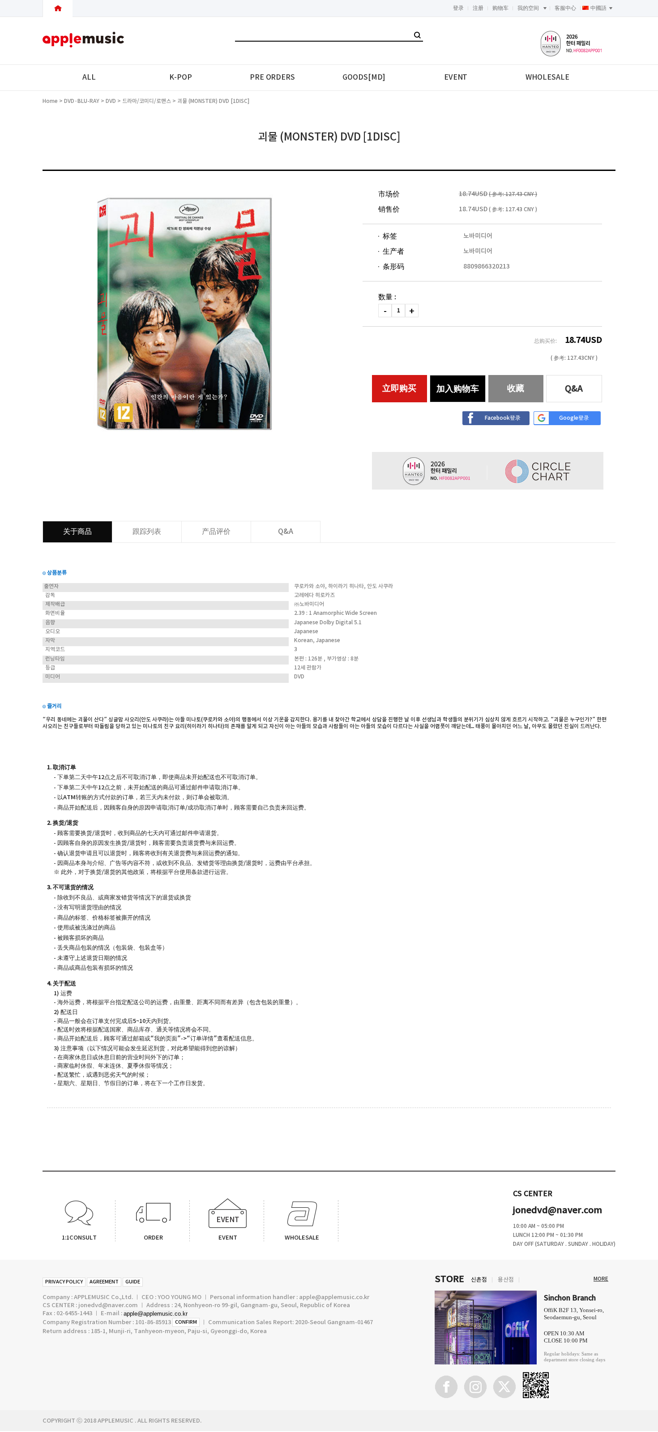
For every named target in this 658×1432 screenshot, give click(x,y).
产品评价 (216, 532)
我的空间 (528, 8)
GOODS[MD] (363, 77)
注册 (478, 8)
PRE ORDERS (272, 77)
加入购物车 (457, 389)
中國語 (598, 8)
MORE (601, 1279)
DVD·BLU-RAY (81, 101)
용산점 (506, 1279)
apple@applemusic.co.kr (156, 1313)
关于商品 (77, 532)
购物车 (500, 8)
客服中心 (565, 8)
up (412, 310)
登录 (458, 8)
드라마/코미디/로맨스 (146, 101)
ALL (89, 77)
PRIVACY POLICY (64, 1282)
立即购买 (399, 388)
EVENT (456, 77)
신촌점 (479, 1279)
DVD (111, 101)
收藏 (515, 388)
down (385, 310)
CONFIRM (186, 1322)
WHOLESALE (547, 77)
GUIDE (132, 1282)
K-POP (180, 77)
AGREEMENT (104, 1282)
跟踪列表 (146, 532)
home (50, 101)
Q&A (574, 389)
